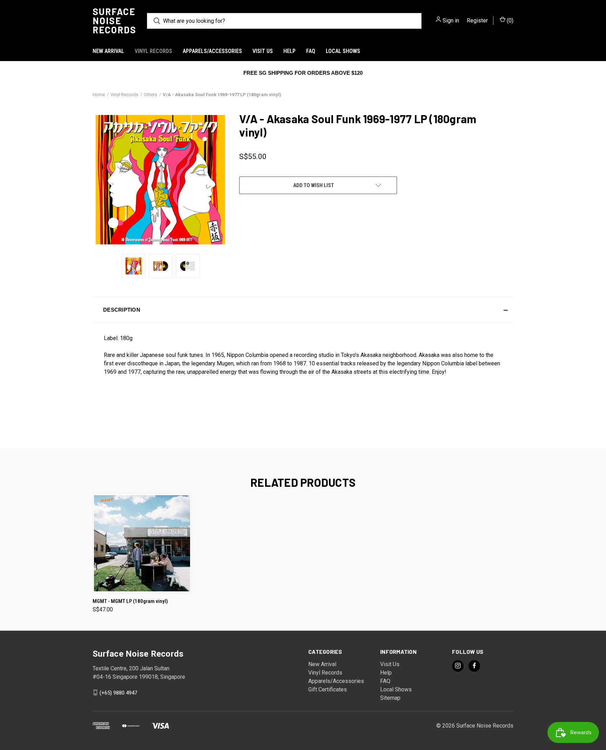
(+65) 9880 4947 (118, 692)
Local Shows (343, 51)
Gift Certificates (327, 689)
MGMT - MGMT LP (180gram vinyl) (130, 601)
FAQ (310, 51)
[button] (303, 310)
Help (289, 51)
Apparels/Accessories (212, 51)
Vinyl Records (153, 51)
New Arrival (108, 51)
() (509, 20)
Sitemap (390, 698)
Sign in (451, 20)
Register (477, 20)
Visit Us (262, 51)
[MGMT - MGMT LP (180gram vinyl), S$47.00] (142, 543)
